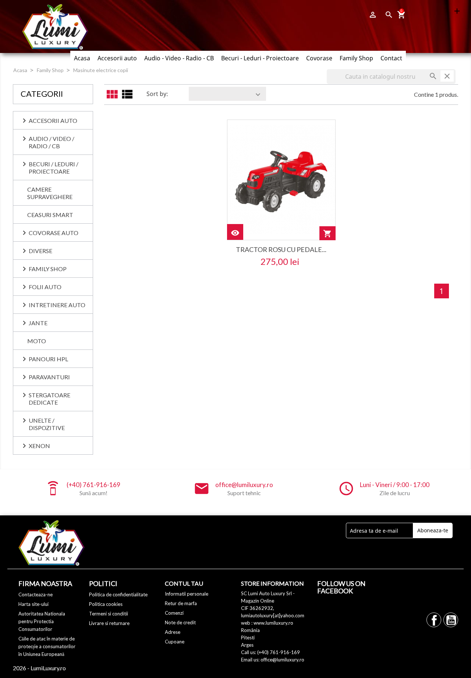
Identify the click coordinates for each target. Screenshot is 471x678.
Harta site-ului (33, 604)
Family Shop (356, 58)
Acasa (82, 58)
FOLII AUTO (45, 286)
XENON (39, 445)
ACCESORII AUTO (53, 120)
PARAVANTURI (49, 376)
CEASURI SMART (50, 214)
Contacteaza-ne (35, 594)
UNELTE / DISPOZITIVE (47, 424)
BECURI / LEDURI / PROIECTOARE (53, 167)
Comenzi (174, 613)
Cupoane (174, 642)
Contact (391, 58)
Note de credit (180, 622)
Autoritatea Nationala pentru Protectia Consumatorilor (41, 621)
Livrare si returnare (109, 623)
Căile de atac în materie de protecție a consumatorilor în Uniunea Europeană (46, 646)
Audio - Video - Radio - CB (179, 58)
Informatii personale (186, 594)
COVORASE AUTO (53, 232)
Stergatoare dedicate (49, 398)
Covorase (319, 58)
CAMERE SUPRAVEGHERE (49, 193)
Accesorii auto (117, 58)
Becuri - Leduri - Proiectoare (260, 58)
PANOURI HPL (48, 358)
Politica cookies (106, 604)
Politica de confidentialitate (118, 594)
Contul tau (184, 583)
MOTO (36, 340)
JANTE (38, 322)
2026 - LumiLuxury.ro (39, 667)
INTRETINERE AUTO (57, 304)
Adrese (172, 632)
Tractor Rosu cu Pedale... (281, 249)
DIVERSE (40, 250)
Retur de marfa (181, 603)
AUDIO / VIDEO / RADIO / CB (51, 142)
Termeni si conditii (108, 614)
